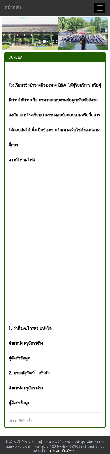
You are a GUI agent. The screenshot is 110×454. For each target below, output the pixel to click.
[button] (10, 33)
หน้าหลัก (13, 7)
